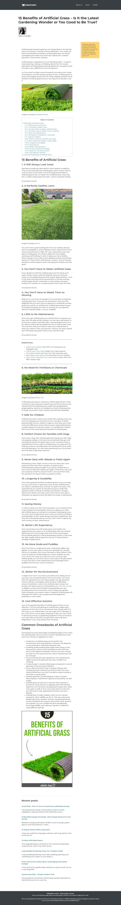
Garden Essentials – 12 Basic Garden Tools (38, 874)
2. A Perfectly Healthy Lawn (36, 127)
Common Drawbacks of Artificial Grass (37, 155)
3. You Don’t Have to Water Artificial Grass (41, 129)
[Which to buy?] (30, 5)
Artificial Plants (42, 115)
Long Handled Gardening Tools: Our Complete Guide (42, 851)
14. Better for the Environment (37, 151)
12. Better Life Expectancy (35, 147)
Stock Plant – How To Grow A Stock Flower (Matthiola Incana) (45, 806)
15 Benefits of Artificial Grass (33, 123)
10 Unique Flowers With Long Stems (36, 830)
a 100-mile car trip (64, 586)
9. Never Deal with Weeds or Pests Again (41, 141)
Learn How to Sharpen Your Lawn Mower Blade (44, 357)
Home (87, 5)
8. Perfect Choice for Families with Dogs (40, 139)
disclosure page (44, 895)
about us (75, 895)
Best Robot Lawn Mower (35, 355)
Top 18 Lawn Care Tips (34, 351)
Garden (95, 5)
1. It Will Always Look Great (35, 125)
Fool (38, 243)
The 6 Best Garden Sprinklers (37, 353)
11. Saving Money (32, 145)
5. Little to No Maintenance (35, 133)
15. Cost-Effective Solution (35, 153)
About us (79, 5)
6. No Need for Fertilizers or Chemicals (40, 135)
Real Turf (40, 398)
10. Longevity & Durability (35, 143)
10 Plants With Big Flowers (32, 840)
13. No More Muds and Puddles (37, 149)
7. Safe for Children (33, 137)
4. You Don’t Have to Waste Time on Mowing (42, 131)
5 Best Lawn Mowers (34, 347)
